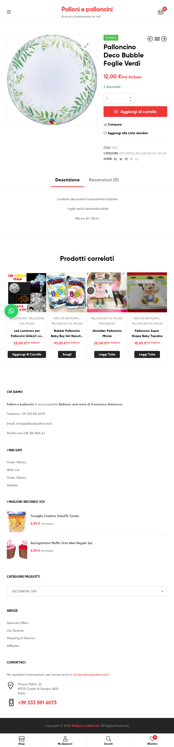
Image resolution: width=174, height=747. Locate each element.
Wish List (13, 470)
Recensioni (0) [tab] (104, 179)
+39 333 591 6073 (33, 414)
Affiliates (13, 646)
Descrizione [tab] (67, 179)
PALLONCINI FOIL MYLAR (151, 153)
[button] (86, 45)
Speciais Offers (18, 623)
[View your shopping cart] (161, 11)
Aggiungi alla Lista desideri (128, 133)
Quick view (38, 294)
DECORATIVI (126, 153)
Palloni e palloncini (87, 9)
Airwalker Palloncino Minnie (107, 333)
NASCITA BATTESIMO (66, 318)
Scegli (67, 354)
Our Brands (15, 630)
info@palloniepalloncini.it (34, 423)
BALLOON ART (18, 318)
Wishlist (12, 485)
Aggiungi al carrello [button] (26, 354)
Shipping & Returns (21, 638)
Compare (115, 124)
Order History (16, 462)
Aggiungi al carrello (139, 111)
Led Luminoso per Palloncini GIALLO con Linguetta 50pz (27, 333)
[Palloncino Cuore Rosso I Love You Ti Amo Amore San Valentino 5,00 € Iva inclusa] (150, 39)
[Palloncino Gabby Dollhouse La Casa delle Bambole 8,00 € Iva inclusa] (164, 39)
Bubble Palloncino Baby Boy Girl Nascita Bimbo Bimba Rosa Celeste (67, 333)
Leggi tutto (107, 354)
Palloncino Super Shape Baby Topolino (147, 333)
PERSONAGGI (107, 323)
